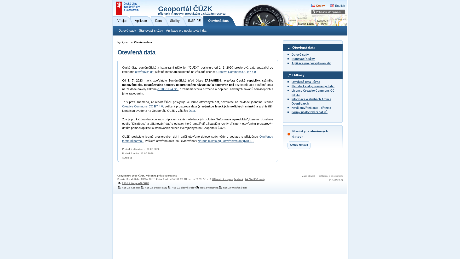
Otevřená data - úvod (306, 82)
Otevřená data (303, 47)
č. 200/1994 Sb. (167, 89)
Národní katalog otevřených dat (313, 86)
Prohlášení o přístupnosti (330, 176)
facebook (238, 179)
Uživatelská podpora (222, 179)
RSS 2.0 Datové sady (156, 188)
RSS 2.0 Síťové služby (184, 188)
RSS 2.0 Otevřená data (235, 188)
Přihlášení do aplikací (328, 12)
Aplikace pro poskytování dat (186, 30)
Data (192, 110)
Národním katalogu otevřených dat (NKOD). (226, 141)
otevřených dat (145, 72)
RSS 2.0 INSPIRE (209, 188)
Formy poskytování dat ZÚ (310, 112)
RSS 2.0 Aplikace (131, 188)
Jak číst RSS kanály (255, 179)
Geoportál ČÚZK (191, 10)
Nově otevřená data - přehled (311, 108)
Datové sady (127, 30)
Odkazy (298, 75)
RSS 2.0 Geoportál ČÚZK (135, 183)
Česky (320, 5)
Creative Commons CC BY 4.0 (236, 72)
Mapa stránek (308, 176)
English (340, 5)
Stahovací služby (151, 30)
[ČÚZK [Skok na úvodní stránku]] (128, 8)
